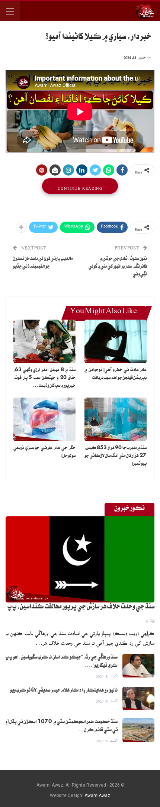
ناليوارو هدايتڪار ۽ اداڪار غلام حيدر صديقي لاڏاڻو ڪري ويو (64, 691)
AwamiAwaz (97, 795)
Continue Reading (80, 185)
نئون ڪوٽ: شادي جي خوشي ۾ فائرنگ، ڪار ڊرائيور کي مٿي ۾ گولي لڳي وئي (118, 267)
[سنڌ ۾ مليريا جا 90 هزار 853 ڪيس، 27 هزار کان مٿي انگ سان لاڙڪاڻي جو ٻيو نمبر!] (115, 419)
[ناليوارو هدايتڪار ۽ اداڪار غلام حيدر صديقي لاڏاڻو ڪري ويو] (138, 698)
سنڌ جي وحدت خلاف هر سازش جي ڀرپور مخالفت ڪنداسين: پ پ (80, 608)
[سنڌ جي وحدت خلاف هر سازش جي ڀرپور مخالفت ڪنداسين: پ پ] (80, 559)
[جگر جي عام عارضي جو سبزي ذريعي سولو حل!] (44, 419)
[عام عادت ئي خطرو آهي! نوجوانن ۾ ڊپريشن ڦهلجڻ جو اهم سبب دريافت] (115, 341)
